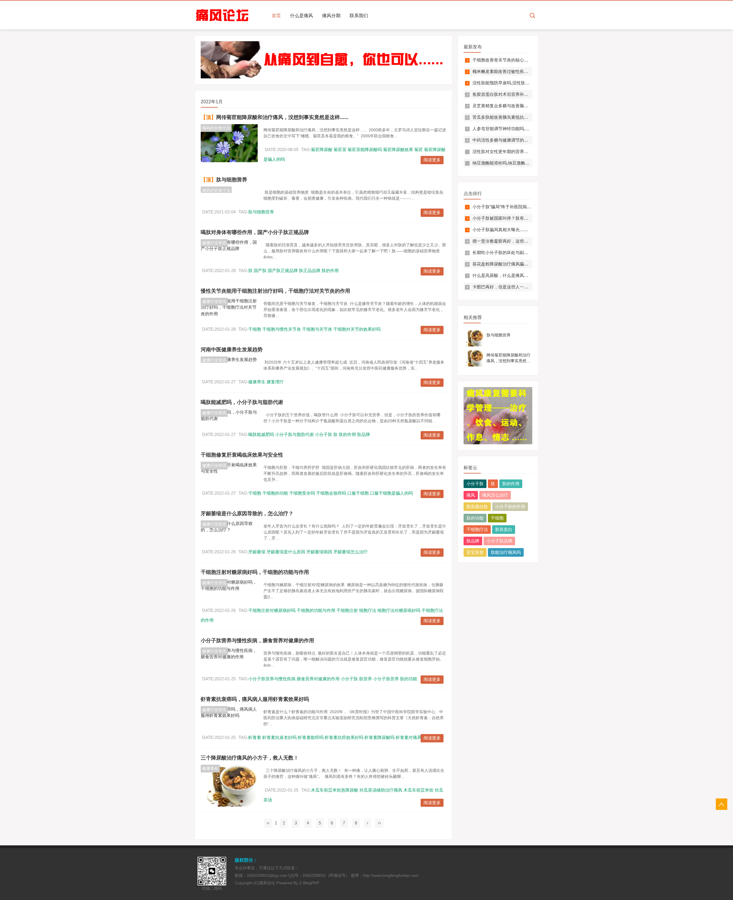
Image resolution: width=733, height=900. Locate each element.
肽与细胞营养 (231, 180)
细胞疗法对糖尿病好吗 (398, 610)
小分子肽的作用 (510, 506)
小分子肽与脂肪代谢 (294, 434)
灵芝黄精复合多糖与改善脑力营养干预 (508, 105)
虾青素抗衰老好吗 (279, 737)
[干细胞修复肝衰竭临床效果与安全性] (229, 468)
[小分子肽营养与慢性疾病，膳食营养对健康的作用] (229, 653)
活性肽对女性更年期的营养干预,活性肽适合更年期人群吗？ (528, 151)
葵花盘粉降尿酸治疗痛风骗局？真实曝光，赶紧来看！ (524, 263)
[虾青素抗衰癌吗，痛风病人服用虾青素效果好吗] (229, 712)
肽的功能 (408, 678)
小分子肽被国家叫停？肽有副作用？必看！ (513, 218)
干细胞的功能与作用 (316, 610)
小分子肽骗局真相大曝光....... (500, 229)
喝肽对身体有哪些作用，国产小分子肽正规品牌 (255, 232)
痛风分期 (331, 15)
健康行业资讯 (214, 243)
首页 (276, 15)
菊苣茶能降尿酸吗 (365, 149)
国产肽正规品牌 (283, 270)
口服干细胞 (358, 493)
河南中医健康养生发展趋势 (232, 349)
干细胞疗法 (477, 529)
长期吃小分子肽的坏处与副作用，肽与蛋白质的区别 (521, 252)
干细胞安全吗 (302, 493)
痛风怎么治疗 (495, 495)
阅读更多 (432, 159)
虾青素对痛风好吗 (413, 737)
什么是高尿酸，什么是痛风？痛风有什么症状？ (517, 275)
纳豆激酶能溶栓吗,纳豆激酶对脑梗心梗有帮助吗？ (520, 162)
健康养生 (256, 381)
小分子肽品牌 (499, 540)
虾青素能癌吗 (311, 737)
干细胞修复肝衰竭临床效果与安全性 (242, 455)
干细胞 (254, 329)
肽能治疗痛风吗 (506, 552)
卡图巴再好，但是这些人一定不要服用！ (511, 286)
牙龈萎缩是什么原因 (286, 551)
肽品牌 (363, 434)
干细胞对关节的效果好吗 (357, 329)
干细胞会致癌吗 (331, 493)
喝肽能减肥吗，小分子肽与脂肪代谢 (242, 402)
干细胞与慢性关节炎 (281, 329)
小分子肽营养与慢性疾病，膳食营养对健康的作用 (257, 640)
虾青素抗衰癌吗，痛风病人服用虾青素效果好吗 (255, 699)
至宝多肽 (475, 552)
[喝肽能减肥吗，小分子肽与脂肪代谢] (229, 415)
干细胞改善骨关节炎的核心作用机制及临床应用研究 (521, 60)
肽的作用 (330, 270)
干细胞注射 (347, 610)
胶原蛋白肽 (477, 506)
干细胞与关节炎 (317, 329)
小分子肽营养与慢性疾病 (271, 678)
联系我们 (359, 15)
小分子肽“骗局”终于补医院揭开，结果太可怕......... (519, 206)
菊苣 (418, 149)
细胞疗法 (367, 610)
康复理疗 (275, 381)
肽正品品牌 (309, 270)
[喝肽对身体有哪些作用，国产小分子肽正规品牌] (229, 245)
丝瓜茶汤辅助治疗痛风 (380, 790)
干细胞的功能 (275, 493)
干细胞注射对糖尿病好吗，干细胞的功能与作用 (255, 572)
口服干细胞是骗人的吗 (391, 493)
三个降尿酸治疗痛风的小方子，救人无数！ (250, 758)
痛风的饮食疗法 (216, 128)
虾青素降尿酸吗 (379, 737)
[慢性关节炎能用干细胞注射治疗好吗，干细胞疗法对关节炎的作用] (229, 307)
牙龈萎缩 (256, 551)
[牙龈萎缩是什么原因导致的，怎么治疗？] (229, 526)
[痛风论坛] (222, 15)
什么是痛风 (301, 15)
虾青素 (254, 737)
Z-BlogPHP (309, 883)
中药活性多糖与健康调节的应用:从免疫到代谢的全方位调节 (528, 140)
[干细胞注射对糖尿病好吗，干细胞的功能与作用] (229, 585)
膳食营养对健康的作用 (318, 678)
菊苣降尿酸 (321, 149)
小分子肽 (323, 434)
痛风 (470, 495)
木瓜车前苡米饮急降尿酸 (334, 790)
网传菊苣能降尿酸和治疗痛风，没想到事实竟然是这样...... (282, 117)
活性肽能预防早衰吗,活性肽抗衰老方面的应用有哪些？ (524, 82)
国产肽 (260, 270)
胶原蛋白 (503, 529)
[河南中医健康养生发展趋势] (229, 359)
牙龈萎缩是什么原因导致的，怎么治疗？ (247, 513)
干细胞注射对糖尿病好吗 (271, 610)
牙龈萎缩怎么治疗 (350, 551)
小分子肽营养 (386, 678)
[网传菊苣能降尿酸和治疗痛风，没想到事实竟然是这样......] (229, 143)
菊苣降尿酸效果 (398, 149)
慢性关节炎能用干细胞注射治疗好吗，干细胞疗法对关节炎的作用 (275, 291)
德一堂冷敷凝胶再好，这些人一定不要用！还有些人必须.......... (531, 241)
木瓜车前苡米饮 (418, 790)
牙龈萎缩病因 (319, 551)
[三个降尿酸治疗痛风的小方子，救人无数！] (229, 786)
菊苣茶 (340, 149)
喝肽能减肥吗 (261, 434)
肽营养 (365, 678)
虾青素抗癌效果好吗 (344, 737)
